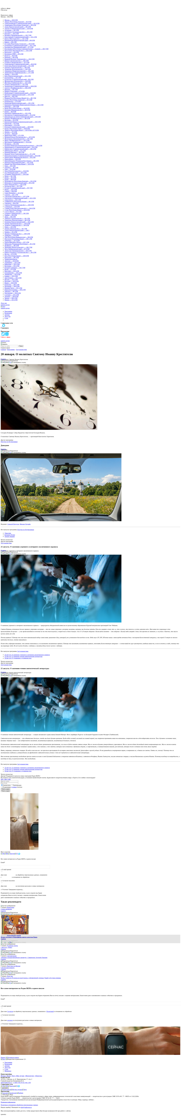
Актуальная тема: (22, 651)
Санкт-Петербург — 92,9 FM (14, 193)
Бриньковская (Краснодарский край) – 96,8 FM (20, 40)
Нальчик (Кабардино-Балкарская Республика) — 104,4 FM (23, 145)
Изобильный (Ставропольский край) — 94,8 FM (20, 93)
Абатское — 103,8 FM (12, 261)
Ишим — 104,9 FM (11, 283)
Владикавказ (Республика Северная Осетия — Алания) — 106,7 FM (26, 49)
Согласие (11, 875)
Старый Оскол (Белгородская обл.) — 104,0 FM (20, 208)
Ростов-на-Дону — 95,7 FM (13, 186)
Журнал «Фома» (6, 1076)
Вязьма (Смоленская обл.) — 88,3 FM (17, 61)
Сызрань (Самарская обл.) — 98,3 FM (17, 213)
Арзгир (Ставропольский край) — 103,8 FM (19, 28)
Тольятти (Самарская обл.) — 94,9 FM (17, 225)
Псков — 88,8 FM (10, 179)
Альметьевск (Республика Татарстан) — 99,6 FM (20, 25)
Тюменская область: (11, 259)
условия (13, 787)
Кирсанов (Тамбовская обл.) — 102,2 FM (18, 113)
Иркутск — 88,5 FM (11, 96)
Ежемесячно (7, 785)
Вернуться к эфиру (7, 15)
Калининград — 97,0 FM (13, 101)
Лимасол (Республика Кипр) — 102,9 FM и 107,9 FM (22, 130)
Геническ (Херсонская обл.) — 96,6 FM (17, 67)
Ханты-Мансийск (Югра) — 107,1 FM (17, 242)
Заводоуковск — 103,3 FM (13, 278)
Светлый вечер (11, 956)
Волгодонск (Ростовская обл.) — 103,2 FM (18, 50)
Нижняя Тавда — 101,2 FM (13, 288)
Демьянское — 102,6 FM (12, 274)
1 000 (5, 779)
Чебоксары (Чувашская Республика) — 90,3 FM (20, 244)
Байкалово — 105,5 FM (12, 264)
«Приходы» (38, 1076)
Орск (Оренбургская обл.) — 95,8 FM (17, 171)
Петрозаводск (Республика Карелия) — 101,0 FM (20, 181)
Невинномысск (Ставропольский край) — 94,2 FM (21, 147)
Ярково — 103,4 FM (11, 300)
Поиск (21, 346)
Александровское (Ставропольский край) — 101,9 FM (22, 23)
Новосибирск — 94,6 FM (13, 159)
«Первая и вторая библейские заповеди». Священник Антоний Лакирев (24, 957)
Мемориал (8, 1071)
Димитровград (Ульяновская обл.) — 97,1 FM (19, 72)
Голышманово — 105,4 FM (13, 273)
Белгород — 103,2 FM (12, 33)
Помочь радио (6, 789)
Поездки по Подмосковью (9, 442)
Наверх (3, 1057)
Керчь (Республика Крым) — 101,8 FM (17, 108)
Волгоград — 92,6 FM (12, 52)
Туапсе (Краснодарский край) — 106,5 (17, 230)
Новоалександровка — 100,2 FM (15, 290)
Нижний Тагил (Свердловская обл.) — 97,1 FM (20, 154)
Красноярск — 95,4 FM (12, 125)
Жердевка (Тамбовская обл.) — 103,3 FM (18, 83)
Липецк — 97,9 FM (11, 132)
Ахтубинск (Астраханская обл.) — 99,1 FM (18, 32)
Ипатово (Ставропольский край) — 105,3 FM (19, 94)
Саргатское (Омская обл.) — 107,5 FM (17, 196)
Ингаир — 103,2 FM (11, 279)
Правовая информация (8, 1102)
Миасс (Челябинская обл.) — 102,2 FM (17, 140)
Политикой (7, 877)
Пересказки (10, 907)
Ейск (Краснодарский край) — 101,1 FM (18, 76)
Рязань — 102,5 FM (11, 189)
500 (2, 779)
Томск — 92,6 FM (10, 227)
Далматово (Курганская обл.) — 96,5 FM (18, 69)
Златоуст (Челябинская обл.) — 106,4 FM (18, 88)
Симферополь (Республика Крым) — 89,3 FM (19, 201)
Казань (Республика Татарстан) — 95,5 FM (18, 100)
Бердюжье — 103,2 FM (12, 266)
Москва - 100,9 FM (7, 17)
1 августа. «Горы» (6, 947)
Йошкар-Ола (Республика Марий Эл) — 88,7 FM (20, 98)
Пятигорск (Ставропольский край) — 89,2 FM (19, 183)
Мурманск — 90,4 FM (12, 144)
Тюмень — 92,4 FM (11, 232)
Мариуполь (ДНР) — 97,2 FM (14, 135)
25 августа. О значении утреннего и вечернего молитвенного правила (27, 655)
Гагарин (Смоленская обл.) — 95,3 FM (17, 62)
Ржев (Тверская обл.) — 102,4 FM (15, 184)
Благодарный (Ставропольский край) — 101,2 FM (21, 37)
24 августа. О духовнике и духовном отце (18, 658)
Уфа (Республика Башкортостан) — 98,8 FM (19, 237)
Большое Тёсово (10, 535)
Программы (8, 311)
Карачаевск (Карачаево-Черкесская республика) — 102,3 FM (24, 105)
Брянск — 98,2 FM (10, 42)
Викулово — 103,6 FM (12, 271)
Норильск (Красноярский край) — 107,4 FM (19, 162)
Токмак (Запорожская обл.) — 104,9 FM (17, 223)
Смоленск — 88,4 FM (11, 203)
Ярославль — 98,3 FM (12, 257)
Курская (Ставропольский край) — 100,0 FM (19, 127)
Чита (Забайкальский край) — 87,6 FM (17, 249)
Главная (3, 349)
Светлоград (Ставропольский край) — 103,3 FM (20, 198)
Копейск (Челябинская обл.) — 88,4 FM (17, 118)
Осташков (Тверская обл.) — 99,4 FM (16, 174)
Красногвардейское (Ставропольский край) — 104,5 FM (23, 122)
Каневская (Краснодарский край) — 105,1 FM (19, 103)
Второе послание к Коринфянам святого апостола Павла (19, 937)
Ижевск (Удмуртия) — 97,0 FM (15, 91)
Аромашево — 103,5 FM (12, 262)
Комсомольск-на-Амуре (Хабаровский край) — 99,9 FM (23, 117)
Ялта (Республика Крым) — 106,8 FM (17, 256)
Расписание (8, 313)
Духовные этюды (12, 945)
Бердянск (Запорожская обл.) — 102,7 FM (18, 35)
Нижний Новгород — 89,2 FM (14, 152)
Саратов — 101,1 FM (11, 195)
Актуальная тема (21, 349)
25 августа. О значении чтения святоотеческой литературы (23, 656)
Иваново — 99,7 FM (11, 89)
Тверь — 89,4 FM (10, 217)
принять (3, 1114)
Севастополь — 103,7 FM (13, 200)
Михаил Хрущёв (25, 524)
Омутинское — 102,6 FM (13, 293)
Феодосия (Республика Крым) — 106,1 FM (18, 239)
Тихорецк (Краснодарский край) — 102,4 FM (19, 222)
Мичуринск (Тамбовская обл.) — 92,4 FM (18, 142)
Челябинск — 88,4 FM (12, 245)
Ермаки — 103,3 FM (11, 276)
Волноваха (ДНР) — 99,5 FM (14, 54)
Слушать (3, 907)
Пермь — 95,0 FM (10, 178)
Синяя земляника (6, 909)
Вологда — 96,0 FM (11, 55)
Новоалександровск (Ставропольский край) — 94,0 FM (22, 156)
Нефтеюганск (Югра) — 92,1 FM (15, 150)
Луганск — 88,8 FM (11, 133)
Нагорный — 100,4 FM (12, 286)
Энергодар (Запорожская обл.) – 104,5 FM (18, 251)
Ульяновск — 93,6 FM (12, 235)
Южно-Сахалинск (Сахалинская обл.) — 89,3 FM (20, 252)
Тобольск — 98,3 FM (11, 291)
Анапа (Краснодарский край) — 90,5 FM (18, 27)
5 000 (9, 779)
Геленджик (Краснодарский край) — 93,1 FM (19, 66)
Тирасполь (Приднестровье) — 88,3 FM (17, 220)
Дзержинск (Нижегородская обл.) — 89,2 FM (19, 71)
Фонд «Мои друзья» (18, 1076)
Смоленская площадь (7, 968)
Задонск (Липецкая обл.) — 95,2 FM (16, 84)
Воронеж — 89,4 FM (11, 57)
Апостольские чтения (14, 935)
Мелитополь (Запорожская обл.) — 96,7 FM (19, 139)
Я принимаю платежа (12, 787)
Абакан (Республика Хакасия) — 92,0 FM (18, 22)
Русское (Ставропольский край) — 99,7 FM (18, 188)
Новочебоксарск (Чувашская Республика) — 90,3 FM (22, 161)
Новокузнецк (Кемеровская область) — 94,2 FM (20, 157)
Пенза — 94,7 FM (10, 176)
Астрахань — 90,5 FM (12, 30)
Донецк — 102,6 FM (11, 74)
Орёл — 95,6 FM (10, 169)
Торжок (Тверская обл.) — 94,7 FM (16, 228)
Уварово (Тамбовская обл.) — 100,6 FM (17, 234)
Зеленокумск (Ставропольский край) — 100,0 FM (20, 86)
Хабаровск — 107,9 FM (12, 240)
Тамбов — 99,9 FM (11, 215)
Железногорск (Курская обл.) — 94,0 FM (18, 81)
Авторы (7, 315)
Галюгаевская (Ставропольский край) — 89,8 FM (20, 64)
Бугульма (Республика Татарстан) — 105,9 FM (19, 44)
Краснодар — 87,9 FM (12, 123)
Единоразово (17, 785)
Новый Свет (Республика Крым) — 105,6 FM (19, 164)
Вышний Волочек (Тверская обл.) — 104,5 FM (19, 59)
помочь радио (5, 305)
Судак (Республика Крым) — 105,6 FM (17, 210)
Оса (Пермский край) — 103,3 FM (15, 172)
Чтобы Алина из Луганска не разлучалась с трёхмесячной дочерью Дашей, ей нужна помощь (31, 978)
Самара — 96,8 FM (11, 191)
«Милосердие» (29, 1076)
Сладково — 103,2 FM (12, 295)
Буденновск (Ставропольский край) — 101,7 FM (20, 45)
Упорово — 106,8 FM (11, 296)
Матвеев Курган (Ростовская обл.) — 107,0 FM (20, 137)
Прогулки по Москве (13, 966)
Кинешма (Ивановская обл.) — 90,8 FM (17, 110)
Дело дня (4, 303)
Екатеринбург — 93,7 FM (13, 77)
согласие (11, 886)
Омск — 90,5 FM (10, 166)
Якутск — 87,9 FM (11, 254)
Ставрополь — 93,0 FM (12, 206)
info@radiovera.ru (6, 1082)
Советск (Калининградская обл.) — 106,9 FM (19, 205)
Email (3, 862)
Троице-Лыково (10, 536)
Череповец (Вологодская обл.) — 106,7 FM (18, 247)
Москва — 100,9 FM (11, 20)
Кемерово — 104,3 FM (12, 106)
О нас (6, 318)
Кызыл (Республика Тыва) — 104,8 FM (17, 128)
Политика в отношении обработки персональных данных (19, 1105)
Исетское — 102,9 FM (12, 281)
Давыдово (8, 533)
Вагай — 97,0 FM (10, 269)
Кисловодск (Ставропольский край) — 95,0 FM (20, 115)
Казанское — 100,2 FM (12, 284)
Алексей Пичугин (13, 524)
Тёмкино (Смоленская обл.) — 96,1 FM (17, 218)
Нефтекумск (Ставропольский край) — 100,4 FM (20, 149)
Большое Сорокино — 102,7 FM (15, 267)
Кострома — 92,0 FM (11, 120)
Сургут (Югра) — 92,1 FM (13, 211)
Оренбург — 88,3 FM (11, 167)
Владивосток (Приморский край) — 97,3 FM (19, 47)
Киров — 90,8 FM (10, 111)
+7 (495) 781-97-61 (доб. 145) (21, 1082)
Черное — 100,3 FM (11, 298)
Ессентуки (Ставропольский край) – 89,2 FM (19, 79)
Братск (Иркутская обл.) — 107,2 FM (16, 38)
